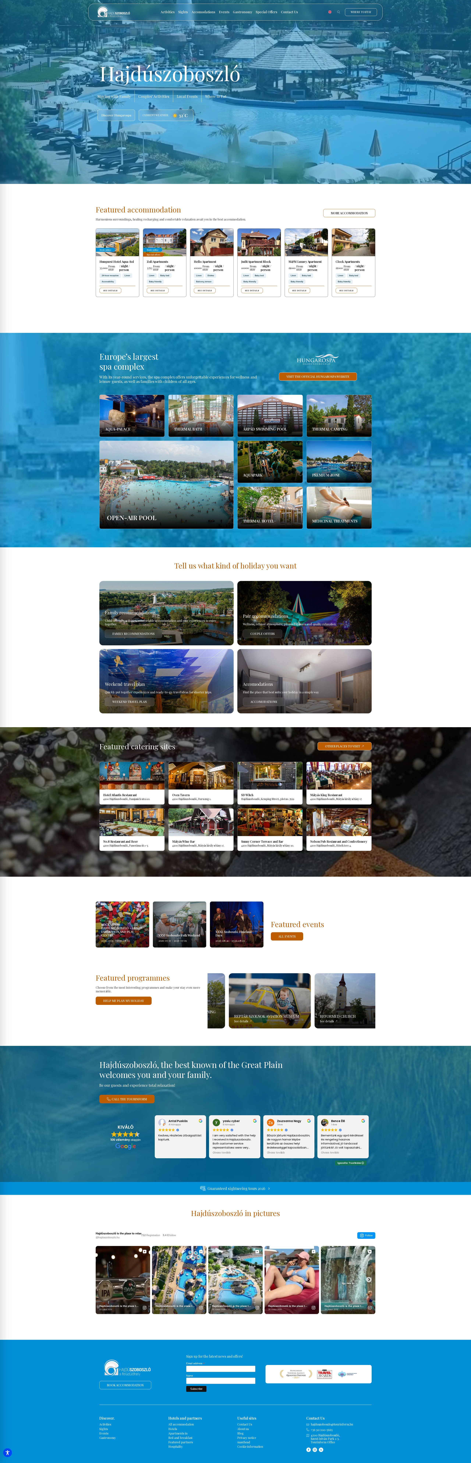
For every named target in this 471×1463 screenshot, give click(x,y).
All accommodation (181, 1424)
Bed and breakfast (180, 1437)
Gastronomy (242, 12)
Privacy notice (246, 1437)
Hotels (172, 1429)
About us (243, 1429)
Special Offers (266, 12)
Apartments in (177, 1433)
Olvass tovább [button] (222, 1152)
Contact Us (289, 12)
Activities (168, 12)
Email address (195, 1363)
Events (224, 12)
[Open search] (338, 12)
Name (189, 1375)
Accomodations (203, 12)
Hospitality (175, 1446)
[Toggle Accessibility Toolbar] (7, 1452)
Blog (240, 1433)
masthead (243, 1442)
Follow (369, 1235)
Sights (183, 12)
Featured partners (180, 1442)
